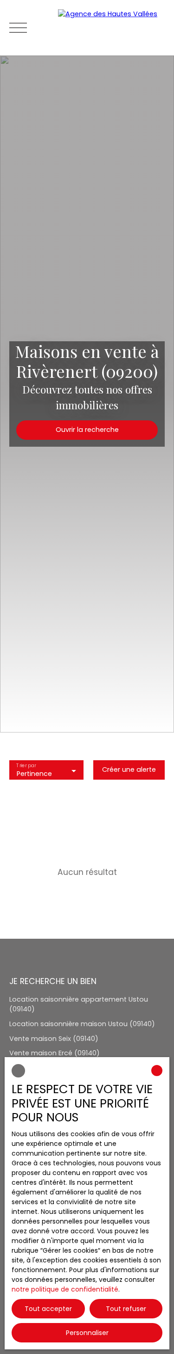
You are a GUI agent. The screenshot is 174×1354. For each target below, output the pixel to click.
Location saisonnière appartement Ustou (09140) (78, 1004)
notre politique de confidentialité (65, 1289)
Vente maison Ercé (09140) (54, 1053)
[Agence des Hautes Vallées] (111, 27)
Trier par (26, 766)
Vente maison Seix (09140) (53, 1038)
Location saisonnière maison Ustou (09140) (82, 1023)
